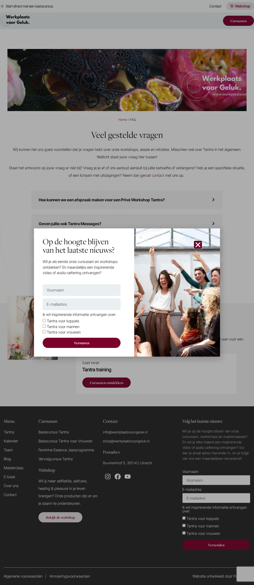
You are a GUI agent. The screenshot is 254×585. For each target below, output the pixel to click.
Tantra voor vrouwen (64, 332)
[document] (127, 292)
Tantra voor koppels (63, 321)
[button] (197, 244)
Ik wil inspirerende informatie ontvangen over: (79, 315)
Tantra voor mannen (63, 326)
